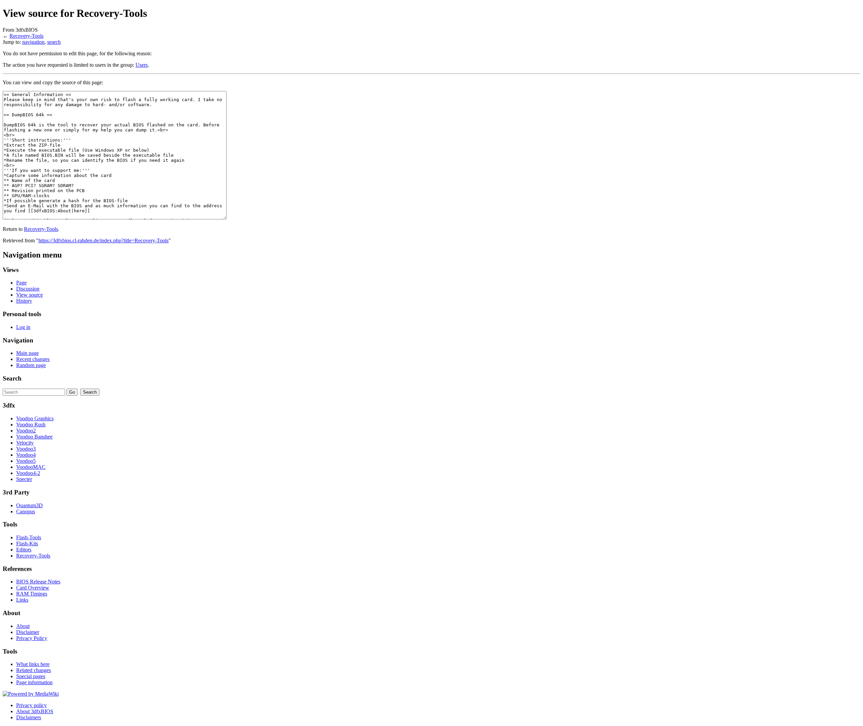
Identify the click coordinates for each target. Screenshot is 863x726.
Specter (24, 479)
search (54, 42)
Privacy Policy (31, 638)
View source (29, 295)
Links (22, 600)
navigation (33, 42)
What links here (33, 664)
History (24, 301)
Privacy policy (31, 705)
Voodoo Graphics (35, 418)
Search (12, 378)
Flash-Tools (28, 537)
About (23, 626)
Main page (27, 353)
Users (142, 65)
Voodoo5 (26, 461)
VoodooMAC (31, 467)
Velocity (25, 443)
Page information (34, 682)
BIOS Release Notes (38, 581)
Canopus (25, 511)
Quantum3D (29, 505)
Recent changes (33, 359)
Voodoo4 (26, 455)
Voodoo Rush (31, 424)
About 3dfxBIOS (34, 711)
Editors (23, 549)
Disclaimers (28, 717)
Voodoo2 (26, 430)
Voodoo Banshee (34, 437)
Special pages (30, 676)
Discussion (27, 289)
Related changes (33, 670)
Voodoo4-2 (28, 473)
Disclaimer (27, 632)
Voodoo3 (26, 449)
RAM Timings (31, 594)
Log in (23, 327)
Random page (31, 365)
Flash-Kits (27, 543)
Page (21, 282)
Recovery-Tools (26, 36)
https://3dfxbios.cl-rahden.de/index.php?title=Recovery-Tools (103, 240)
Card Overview (32, 588)
